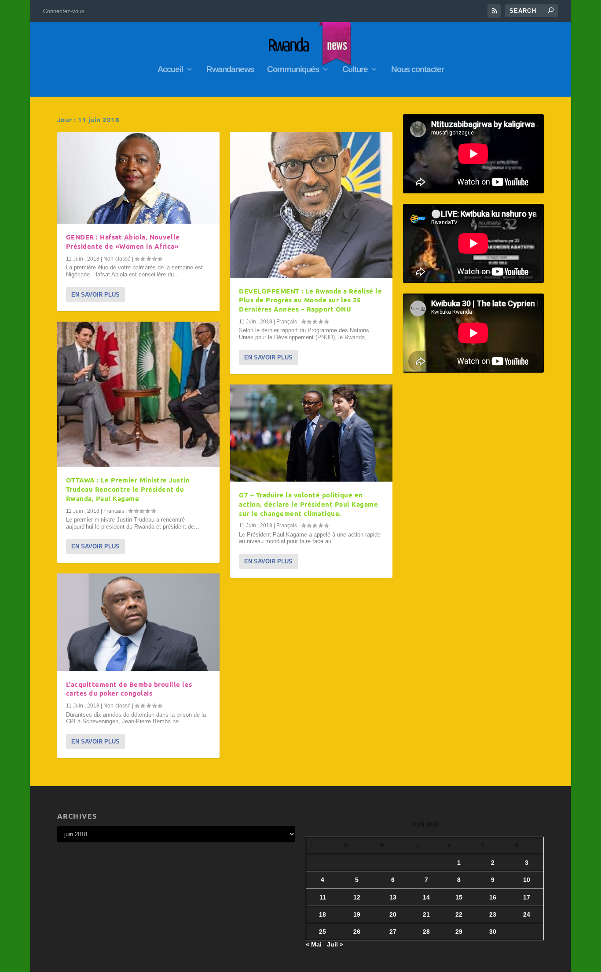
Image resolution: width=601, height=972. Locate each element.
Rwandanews (230, 70)
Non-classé (117, 259)
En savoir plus (95, 294)
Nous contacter (417, 70)
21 (426, 914)
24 (526, 914)
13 (392, 897)
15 (458, 897)
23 (492, 914)
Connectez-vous (63, 11)
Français (113, 511)
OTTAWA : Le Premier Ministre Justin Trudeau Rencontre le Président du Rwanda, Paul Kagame (128, 489)
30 (492, 931)
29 (458, 931)
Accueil (170, 70)
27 (392, 931)
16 (492, 897)
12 (356, 897)
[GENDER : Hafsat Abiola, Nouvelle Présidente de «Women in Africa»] (138, 178)
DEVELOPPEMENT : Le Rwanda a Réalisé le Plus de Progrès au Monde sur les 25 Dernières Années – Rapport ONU (310, 300)
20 (392, 914)
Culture (355, 70)
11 (322, 897)
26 (356, 931)
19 (356, 914)
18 (322, 914)
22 (458, 914)
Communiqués (293, 70)
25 (322, 931)
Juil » (335, 944)
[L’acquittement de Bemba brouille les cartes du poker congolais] (138, 622)
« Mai (314, 944)
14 (426, 897)
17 (526, 897)
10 (526, 879)
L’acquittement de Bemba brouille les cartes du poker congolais (129, 689)
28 (426, 931)
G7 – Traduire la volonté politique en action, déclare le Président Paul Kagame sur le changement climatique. (308, 504)
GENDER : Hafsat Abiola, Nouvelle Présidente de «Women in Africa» (123, 241)
